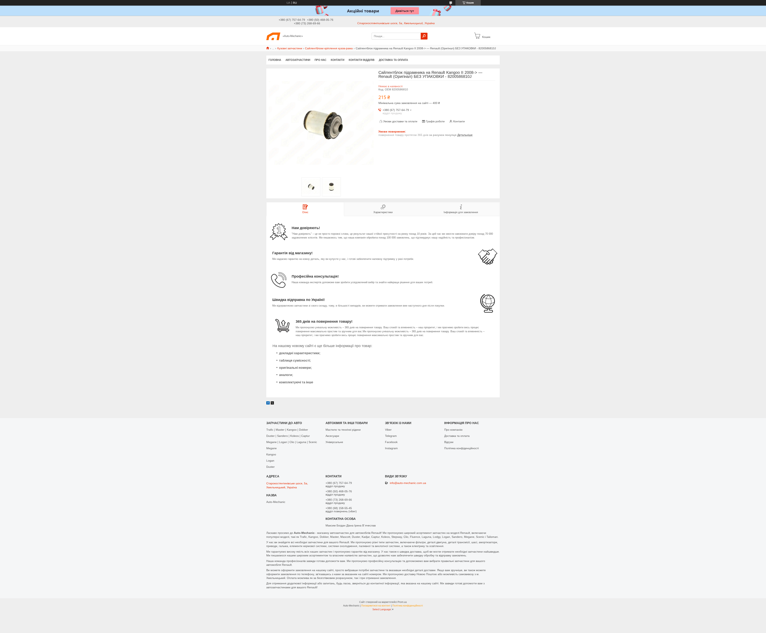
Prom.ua (402, 602)
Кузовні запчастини (289, 48)
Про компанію (453, 429)
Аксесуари (332, 435)
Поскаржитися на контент (376, 605)
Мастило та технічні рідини (343, 429)
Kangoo (271, 454)
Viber (388, 429)
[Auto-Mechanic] (273, 36)
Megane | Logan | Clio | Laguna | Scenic (291, 442)
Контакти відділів (361, 59)
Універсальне (334, 442)
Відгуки (448, 442)
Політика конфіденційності (461, 448)
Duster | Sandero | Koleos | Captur (288, 435)
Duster (270, 466)
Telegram (391, 435)
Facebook (391, 442)
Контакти (337, 59)
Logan (270, 460)
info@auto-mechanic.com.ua (408, 483)
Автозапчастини (297, 59)
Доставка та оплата (393, 59)
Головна (274, 59)
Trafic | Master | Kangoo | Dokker (287, 429)
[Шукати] (424, 36)
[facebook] (268, 403)
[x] (272, 403)
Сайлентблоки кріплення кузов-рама (329, 48)
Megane (271, 448)
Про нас (320, 59)
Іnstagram (391, 448)
